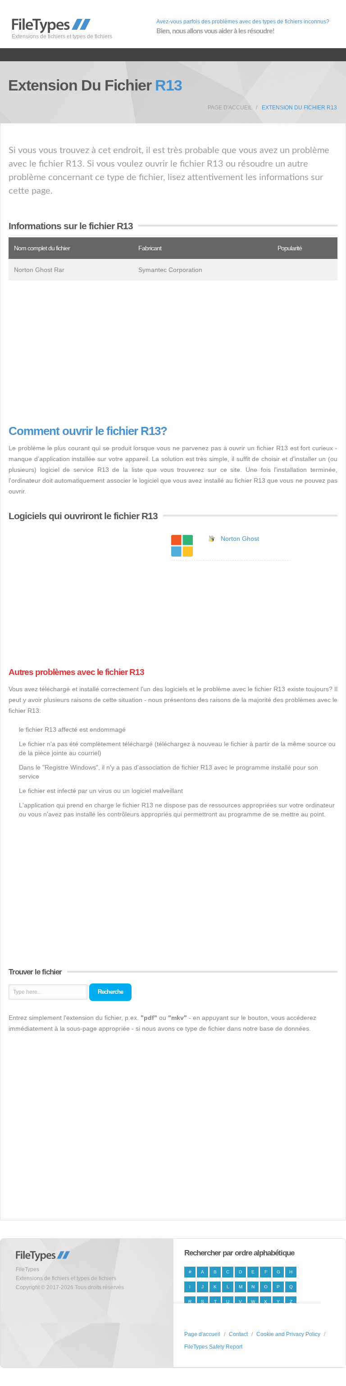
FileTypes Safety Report (213, 1347)
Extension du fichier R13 (299, 107)
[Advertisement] (173, 353)
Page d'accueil (230, 107)
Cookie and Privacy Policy (288, 1334)
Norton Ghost (240, 538)
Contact (238, 1334)
